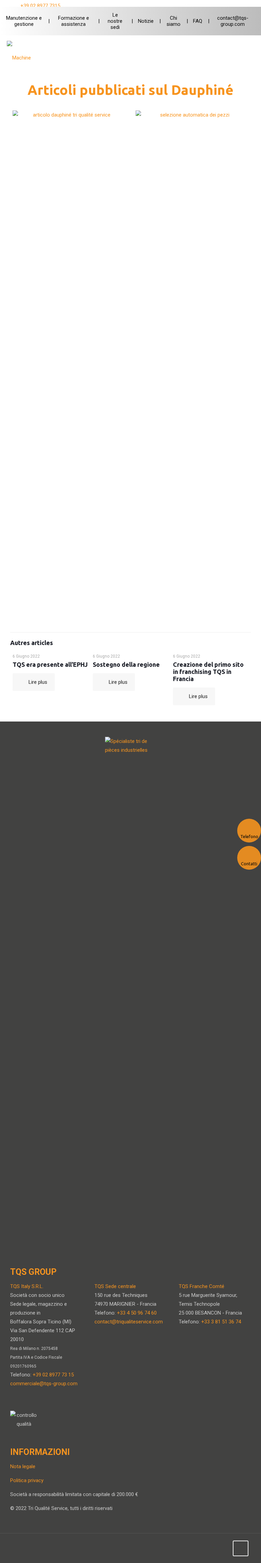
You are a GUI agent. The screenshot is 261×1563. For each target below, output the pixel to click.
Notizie (146, 21)
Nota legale (22, 1466)
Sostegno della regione (126, 664)
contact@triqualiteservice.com (128, 1322)
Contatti (249, 863)
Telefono (249, 836)
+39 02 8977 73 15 (53, 1375)
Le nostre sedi (115, 21)
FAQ (197, 21)
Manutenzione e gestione (24, 21)
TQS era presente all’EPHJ (50, 664)
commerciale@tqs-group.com (43, 1383)
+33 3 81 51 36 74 (221, 1322)
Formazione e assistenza (73, 21)
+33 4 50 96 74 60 (137, 1313)
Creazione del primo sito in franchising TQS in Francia (208, 671)
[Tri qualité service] (25, 57)
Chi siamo (173, 21)
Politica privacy (27, 1480)
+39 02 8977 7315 (40, 6)
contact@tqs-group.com (232, 21)
